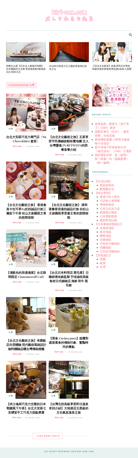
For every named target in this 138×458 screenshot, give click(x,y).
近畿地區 (105, 239)
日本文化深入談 (110, 208)
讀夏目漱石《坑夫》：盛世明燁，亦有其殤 (112, 133)
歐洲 (103, 263)
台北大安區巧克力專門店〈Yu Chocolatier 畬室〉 (26, 139)
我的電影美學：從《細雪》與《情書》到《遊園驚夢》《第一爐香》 (112, 159)
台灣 (11, 129)
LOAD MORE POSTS (48, 436)
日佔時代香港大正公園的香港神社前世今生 (68, 68)
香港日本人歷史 (110, 197)
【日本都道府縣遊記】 (109, 224)
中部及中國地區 (110, 244)
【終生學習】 (103, 193)
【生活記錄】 (103, 181)
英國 (103, 259)
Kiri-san (17, 146)
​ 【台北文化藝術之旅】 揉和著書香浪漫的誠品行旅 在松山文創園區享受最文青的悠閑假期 (69, 211)
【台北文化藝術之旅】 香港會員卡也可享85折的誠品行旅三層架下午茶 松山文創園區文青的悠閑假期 (26, 211)
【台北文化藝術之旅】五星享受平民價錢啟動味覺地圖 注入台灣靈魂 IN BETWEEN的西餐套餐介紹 (69, 143)
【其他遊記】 (103, 255)
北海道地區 (107, 228)
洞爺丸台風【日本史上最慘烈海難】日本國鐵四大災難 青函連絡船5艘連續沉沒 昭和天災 (25, 68)
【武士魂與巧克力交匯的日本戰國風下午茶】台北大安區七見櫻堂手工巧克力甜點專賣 (26, 408)
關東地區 (105, 236)
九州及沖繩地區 (110, 251)
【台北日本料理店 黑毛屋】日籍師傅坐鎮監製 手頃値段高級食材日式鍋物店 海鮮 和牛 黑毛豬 (69, 279)
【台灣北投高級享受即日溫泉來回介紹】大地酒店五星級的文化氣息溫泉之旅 (68, 408)
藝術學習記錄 (108, 220)
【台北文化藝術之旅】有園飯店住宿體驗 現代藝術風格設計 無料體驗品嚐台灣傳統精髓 (26, 345)
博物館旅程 (107, 204)
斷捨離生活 (107, 189)
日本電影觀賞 (108, 216)
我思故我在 (107, 185)
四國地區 (105, 247)
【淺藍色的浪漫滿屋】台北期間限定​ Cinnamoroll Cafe (26, 275)
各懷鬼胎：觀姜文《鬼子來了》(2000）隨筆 (112, 126)
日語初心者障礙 (110, 201)
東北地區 (105, 232)
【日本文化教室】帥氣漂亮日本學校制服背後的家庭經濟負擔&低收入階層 (111, 67)
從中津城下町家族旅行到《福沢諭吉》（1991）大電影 (113, 149)
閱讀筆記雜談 (108, 212)
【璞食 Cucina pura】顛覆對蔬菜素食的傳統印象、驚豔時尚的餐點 (69, 343)
